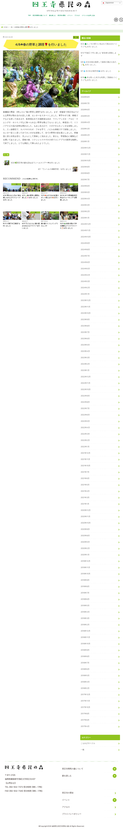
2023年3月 (85, 358)
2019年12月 (85, 561)
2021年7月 (85, 472)
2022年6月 (85, 415)
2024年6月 (85, 262)
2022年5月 (85, 421)
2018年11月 (85, 637)
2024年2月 (85, 288)
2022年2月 (85, 440)
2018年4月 (85, 682)
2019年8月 (85, 586)
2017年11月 (85, 701)
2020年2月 (85, 548)
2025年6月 (85, 186)
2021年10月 (85, 466)
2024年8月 (85, 249)
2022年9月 (85, 396)
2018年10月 (85, 644)
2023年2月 (85, 364)
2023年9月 (85, 319)
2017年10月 (85, 707)
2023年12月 (86, 300)
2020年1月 (85, 555)
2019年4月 (85, 612)
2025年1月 (85, 218)
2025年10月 (86, 161)
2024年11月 (85, 230)
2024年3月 (85, 281)
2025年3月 (85, 205)
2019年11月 (85, 567)
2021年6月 (85, 478)
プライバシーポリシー (71, 814)
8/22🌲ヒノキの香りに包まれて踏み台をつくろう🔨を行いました (99, 45)
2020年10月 (86, 523)
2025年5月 (85, 192)
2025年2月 (85, 211)
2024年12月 (86, 224)
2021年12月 (85, 453)
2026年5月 (85, 116)
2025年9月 (85, 167)
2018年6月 (85, 669)
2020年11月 (85, 516)
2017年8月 (85, 714)
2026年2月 (85, 135)
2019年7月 (85, 593)
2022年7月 (85, 408)
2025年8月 (85, 173)
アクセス (77, 15)
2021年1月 (85, 504)
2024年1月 (85, 294)
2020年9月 (85, 529)
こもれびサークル (88, 743)
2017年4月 (85, 726)
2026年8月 (85, 97)
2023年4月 (85, 351)
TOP (29, 15)
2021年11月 (85, 459)
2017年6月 (85, 720)
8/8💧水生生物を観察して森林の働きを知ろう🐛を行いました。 (98, 63)
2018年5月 (85, 675)
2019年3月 (85, 618)
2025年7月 (85, 179)
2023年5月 (85, 345)
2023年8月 (85, 326)
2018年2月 (85, 688)
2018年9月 (85, 650)
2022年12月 (86, 377)
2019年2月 (85, 625)
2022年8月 (85, 402)
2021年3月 (85, 497)
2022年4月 (85, 427)
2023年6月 (85, 339)
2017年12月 (85, 694)
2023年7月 (85, 332)
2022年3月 (85, 434)
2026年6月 (85, 110)
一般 (7, 155)
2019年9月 (85, 580)
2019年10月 (85, 574)
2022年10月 (86, 389)
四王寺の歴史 (62, 15)
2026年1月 (85, 141)
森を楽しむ (52, 15)
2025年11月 (85, 154)
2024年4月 (85, 275)
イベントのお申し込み (88, 15)
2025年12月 (86, 148)
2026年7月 (85, 103)
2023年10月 (86, 313)
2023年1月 (85, 370)
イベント (70, 15)
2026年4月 (85, 122)
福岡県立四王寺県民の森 (60, 826)
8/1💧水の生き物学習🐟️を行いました (96, 71)
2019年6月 (85, 599)
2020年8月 (85, 536)
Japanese (109, 3)
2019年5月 (85, 605)
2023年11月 (85, 307)
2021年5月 (85, 485)
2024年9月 (85, 243)
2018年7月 (85, 663)
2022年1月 (85, 447)
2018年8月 (85, 656)
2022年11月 (85, 383)
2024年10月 (86, 237)
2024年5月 (85, 269)
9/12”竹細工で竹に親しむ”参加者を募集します (98, 54)
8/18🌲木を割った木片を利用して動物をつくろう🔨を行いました (99, 78)
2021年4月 (85, 491)
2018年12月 (85, 631)
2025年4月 (85, 199)
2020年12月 (86, 510)
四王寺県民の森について (40, 15)
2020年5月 (85, 542)
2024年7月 (85, 256)
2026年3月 (85, 129)
